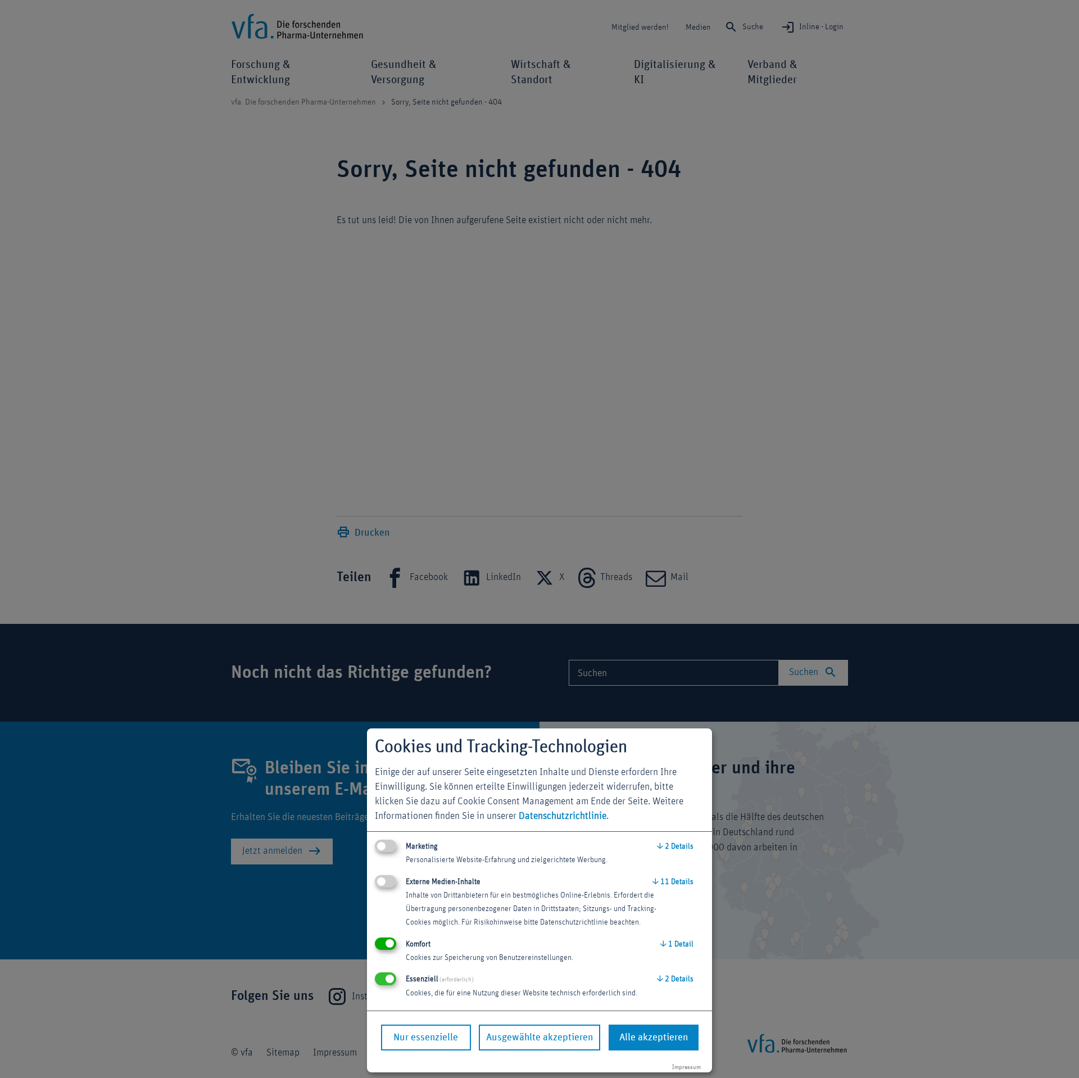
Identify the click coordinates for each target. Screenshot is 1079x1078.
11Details (672, 882)
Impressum (686, 1067)
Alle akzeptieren (653, 1037)
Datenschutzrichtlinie (562, 816)
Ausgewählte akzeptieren (539, 1037)
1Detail (676, 944)
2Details (675, 846)
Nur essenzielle (425, 1037)
